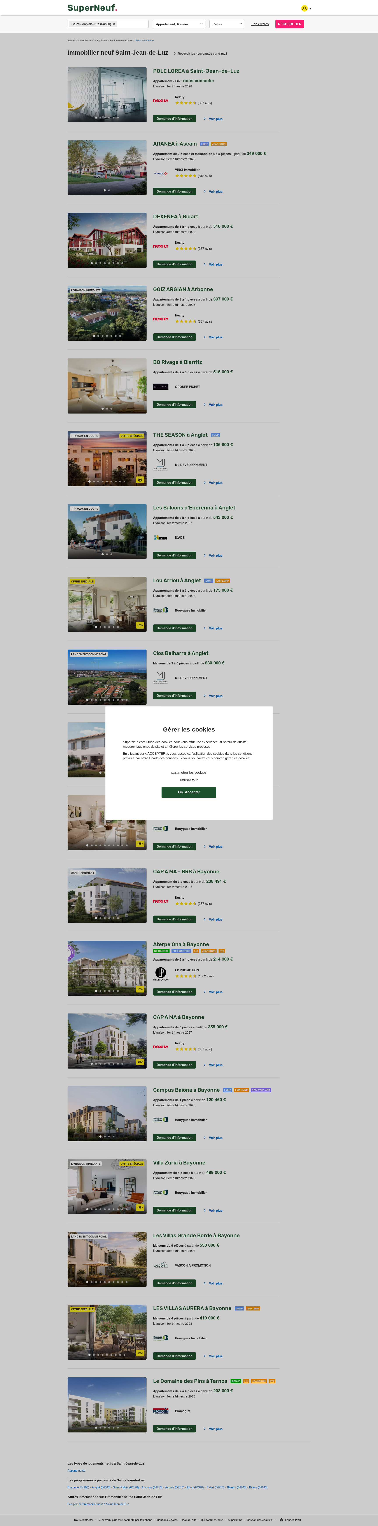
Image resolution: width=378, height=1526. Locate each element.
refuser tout (189, 780)
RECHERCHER (289, 24)
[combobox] (108, 24)
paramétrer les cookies (188, 772)
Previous (71, 95)
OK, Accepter (189, 792)
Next (143, 95)
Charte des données (163, 758)
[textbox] (122, 24)
